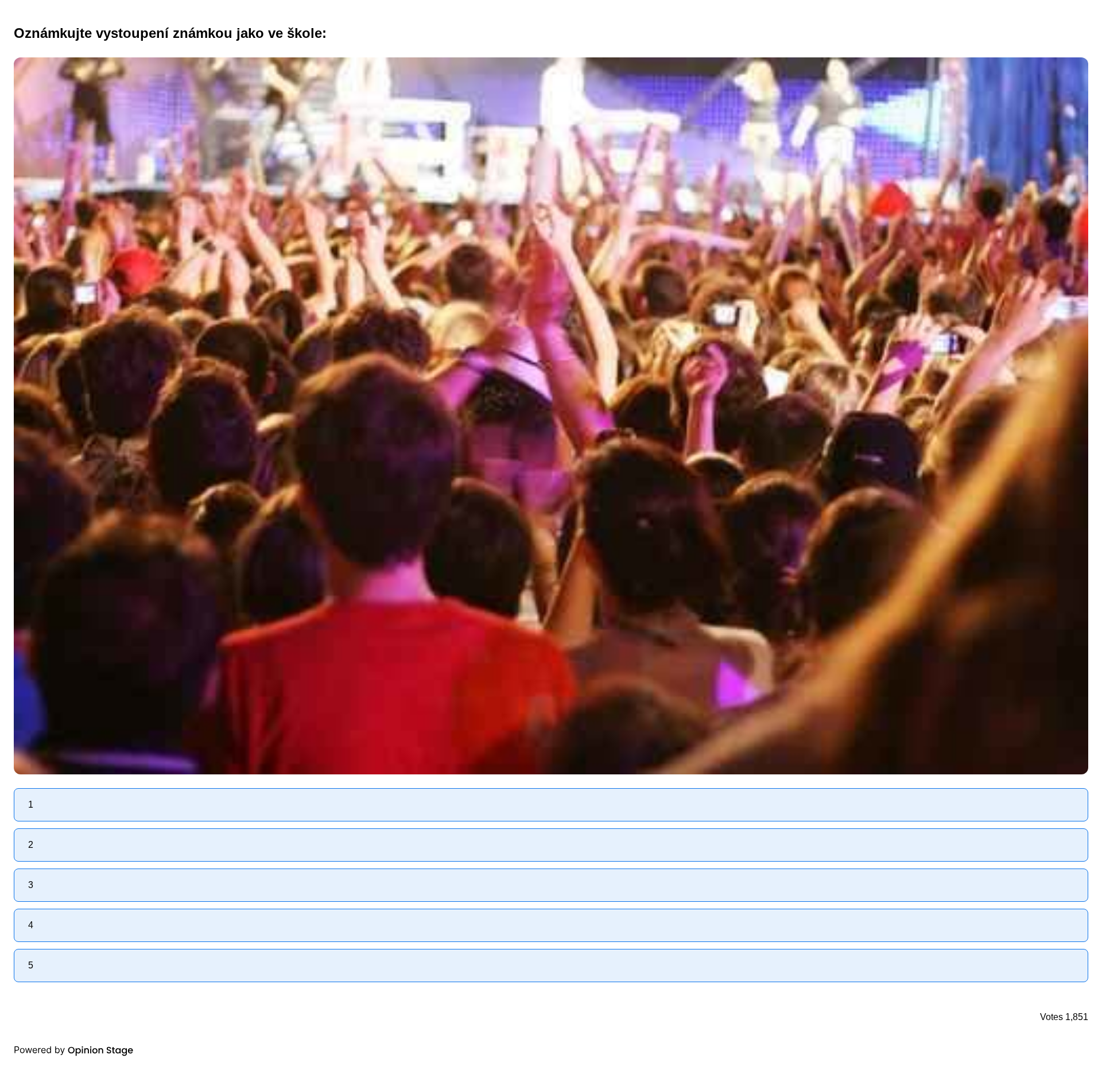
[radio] (551, 804)
